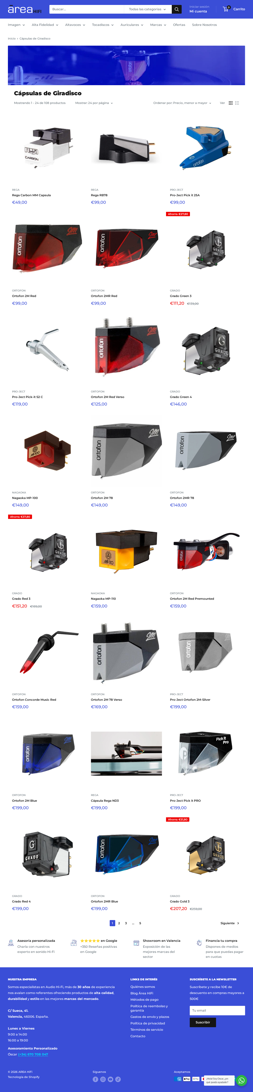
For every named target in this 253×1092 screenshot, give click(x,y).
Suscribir (203, 1022)
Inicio (12, 38)
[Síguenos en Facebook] (95, 1079)
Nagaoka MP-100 (25, 498)
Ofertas (179, 25)
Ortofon (19, 290)
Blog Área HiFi (141, 993)
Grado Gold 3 (180, 901)
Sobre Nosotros (204, 25)
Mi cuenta (198, 11)
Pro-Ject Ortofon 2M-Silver (190, 700)
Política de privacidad (147, 1023)
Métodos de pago (144, 999)
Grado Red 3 (21, 599)
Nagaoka (19, 492)
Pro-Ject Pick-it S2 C (27, 397)
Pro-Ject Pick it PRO (185, 800)
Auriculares (130, 25)
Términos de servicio (146, 1030)
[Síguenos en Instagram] (103, 1079)
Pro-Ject (176, 189)
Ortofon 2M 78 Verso (106, 700)
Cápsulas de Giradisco (35, 38)
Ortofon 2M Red (24, 296)
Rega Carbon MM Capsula (31, 195)
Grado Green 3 (181, 296)
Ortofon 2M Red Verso (107, 397)
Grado (175, 290)
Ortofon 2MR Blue (104, 901)
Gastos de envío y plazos (149, 1017)
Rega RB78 (99, 195)
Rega (16, 189)
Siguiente (228, 923)
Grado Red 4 (21, 901)
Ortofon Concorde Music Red (34, 700)
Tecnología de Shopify (24, 1077)
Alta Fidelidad (43, 25)
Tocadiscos (100, 25)
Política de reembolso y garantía (149, 1008)
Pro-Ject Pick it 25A (185, 195)
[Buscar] (177, 9)
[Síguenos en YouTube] (110, 1079)
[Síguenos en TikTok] (118, 1079)
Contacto (137, 1036)
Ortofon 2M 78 (102, 498)
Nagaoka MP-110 (103, 599)
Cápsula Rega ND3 (105, 800)
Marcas (156, 25)
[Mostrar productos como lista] (237, 103)
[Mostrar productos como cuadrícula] (230, 103)
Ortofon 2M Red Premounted (192, 599)
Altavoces (73, 25)
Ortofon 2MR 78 (182, 498)
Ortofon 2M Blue (24, 800)
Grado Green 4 (181, 397)
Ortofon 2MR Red (104, 296)
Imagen (14, 25)
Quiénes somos (142, 987)
